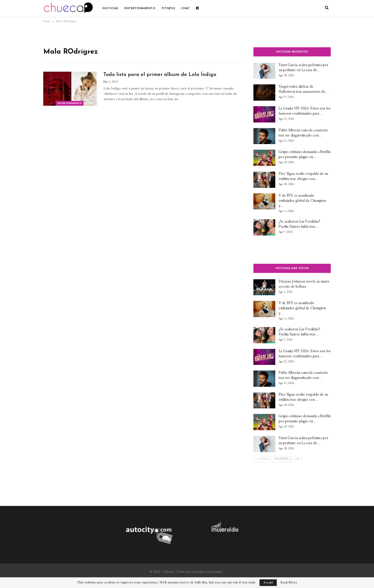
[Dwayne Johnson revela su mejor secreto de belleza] (264, 287)
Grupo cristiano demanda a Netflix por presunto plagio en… (305, 155)
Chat (185, 8)
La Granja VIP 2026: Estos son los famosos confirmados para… (305, 111)
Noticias (110, 8)
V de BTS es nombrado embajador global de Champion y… (302, 200)
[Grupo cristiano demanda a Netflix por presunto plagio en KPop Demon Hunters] (264, 158)
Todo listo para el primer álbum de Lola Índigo (159, 74)
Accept (268, 582)
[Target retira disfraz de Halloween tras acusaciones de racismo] (264, 92)
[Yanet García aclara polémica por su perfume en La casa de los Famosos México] (264, 71)
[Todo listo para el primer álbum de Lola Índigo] (70, 89)
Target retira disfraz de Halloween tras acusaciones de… (303, 89)
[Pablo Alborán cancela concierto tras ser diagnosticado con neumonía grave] (264, 136)
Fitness (168, 8)
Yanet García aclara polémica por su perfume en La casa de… (303, 68)
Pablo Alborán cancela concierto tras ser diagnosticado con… (303, 133)
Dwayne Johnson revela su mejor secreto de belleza (304, 284)
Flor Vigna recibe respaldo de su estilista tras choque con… (303, 176)
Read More (288, 582)
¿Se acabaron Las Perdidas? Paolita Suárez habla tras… (299, 224)
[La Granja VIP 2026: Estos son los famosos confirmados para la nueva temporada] (264, 114)
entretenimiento (140, 8)
